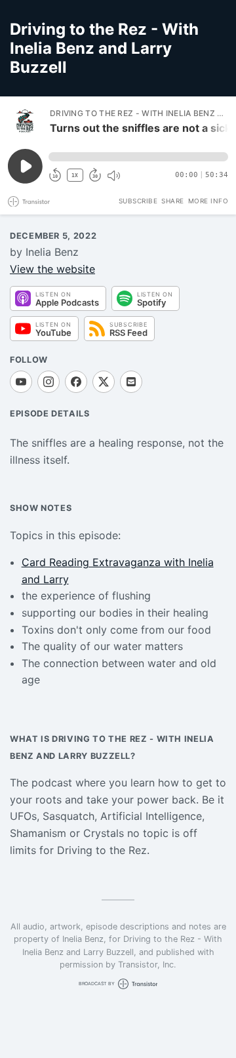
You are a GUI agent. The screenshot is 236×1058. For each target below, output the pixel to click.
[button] (138, 156)
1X (74, 175)
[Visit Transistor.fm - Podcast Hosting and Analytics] (29, 201)
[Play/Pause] (25, 121)
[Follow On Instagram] (48, 382)
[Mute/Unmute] (113, 176)
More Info (208, 201)
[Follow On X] (103, 382)
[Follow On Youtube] (21, 382)
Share (172, 201)
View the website (52, 268)
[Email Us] (131, 382)
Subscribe (138, 201)
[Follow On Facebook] (76, 382)
